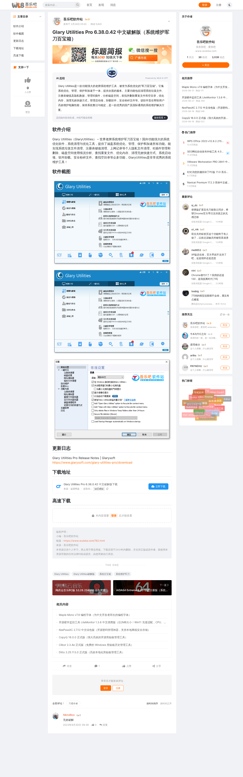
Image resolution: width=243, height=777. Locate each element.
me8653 (196, 249)
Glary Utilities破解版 (84, 574)
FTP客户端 (203, 390)
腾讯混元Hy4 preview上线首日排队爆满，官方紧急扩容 (202, 304)
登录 (204, 4)
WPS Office (209, 409)
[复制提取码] (107, 489)
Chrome (197, 410)
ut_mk (195, 229)
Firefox (193, 397)
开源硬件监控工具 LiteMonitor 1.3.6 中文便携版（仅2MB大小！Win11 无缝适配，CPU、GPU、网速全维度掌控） (113, 622)
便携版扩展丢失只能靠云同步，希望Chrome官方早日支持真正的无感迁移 (209, 213)
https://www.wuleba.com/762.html (84, 540)
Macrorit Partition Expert (212, 393)
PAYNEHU (196, 365)
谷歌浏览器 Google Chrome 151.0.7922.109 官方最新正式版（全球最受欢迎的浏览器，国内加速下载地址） (202, 262)
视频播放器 (192, 407)
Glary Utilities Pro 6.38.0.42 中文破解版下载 (91, 484)
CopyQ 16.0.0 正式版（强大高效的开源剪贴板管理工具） (93, 637)
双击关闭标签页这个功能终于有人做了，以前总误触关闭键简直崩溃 (209, 235)
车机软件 (200, 393)
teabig (195, 291)
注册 (218, 4)
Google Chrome (206, 399)
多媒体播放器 (216, 403)
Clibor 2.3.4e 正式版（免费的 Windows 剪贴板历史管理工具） (96, 644)
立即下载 (160, 486)
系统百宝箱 (105, 574)
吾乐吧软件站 (73, 19)
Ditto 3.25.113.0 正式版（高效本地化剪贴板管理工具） (92, 652)
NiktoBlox (69, 714)
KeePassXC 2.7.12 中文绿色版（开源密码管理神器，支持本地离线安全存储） (104, 629)
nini (193, 270)
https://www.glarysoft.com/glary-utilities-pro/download (92, 462)
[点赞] (27, 80)
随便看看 (158, 117)
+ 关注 (205, 64)
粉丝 (202, 57)
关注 (190, 57)
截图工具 (219, 409)
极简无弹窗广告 (192, 403)
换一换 (226, 314)
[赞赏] (27, 104)
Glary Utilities (61, 574)
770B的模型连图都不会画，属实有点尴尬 (210, 297)
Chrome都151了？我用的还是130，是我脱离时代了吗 (207, 277)
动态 (218, 57)
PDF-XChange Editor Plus (196, 415)
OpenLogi (213, 414)
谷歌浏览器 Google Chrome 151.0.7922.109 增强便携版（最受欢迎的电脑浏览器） (202, 221)
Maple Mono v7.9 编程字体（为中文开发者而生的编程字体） (95, 614)
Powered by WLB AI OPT (156, 78)
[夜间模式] (229, 5)
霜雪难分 (195, 344)
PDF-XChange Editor (219, 399)
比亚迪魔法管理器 (206, 418)
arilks (193, 355)
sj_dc (194, 205)
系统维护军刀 (122, 574)
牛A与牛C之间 (198, 333)
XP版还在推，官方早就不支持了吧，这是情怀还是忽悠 (208, 256)
